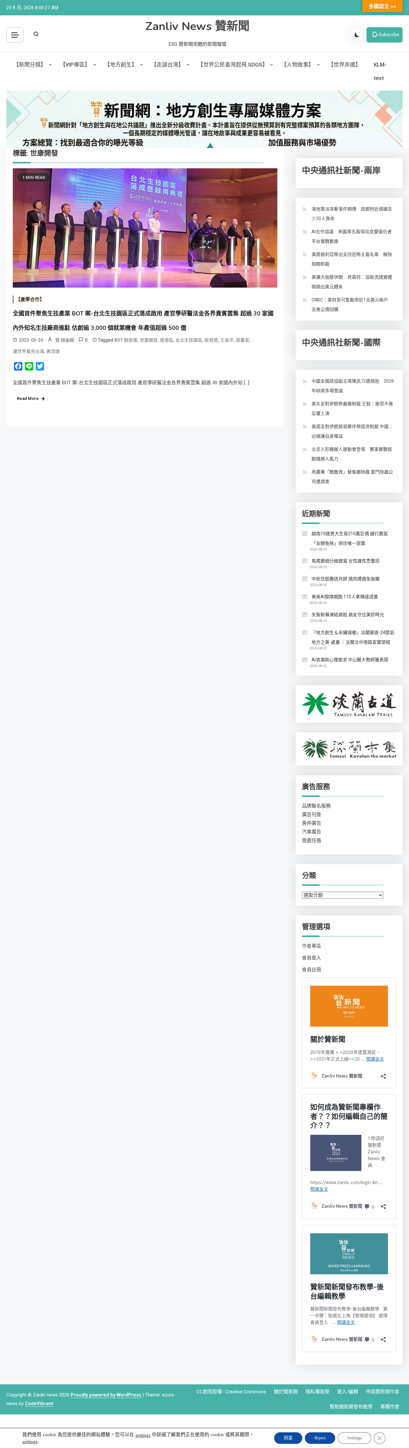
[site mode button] (357, 35)
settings (142, 1435)
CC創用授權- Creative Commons (231, 1392)
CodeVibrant (39, 1403)
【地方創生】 (120, 64)
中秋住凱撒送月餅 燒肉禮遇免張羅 (346, 578)
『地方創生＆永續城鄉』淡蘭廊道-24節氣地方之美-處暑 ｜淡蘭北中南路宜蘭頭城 (353, 637)
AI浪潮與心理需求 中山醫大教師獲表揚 (350, 659)
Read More (28, 398)
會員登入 (311, 958)
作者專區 (311, 946)
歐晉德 (211, 340)
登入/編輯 (347, 1392)
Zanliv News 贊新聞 (197, 26)
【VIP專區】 (75, 64)
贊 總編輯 (64, 340)
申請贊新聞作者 (382, 1392)
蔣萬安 (242, 340)
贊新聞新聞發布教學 (351, 1407)
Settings (354, 1438)
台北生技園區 (188, 340)
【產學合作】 (30, 299)
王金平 (227, 340)
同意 (288, 1438)
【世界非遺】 (344, 64)
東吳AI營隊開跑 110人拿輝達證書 (345, 596)
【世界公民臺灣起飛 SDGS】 (233, 64)
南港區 (166, 340)
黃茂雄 (53, 351)
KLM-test (380, 71)
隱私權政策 (317, 1392)
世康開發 (149, 340)
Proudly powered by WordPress (107, 1395)
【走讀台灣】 (167, 64)
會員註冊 (311, 970)
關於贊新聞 (286, 1392)
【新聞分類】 (29, 64)
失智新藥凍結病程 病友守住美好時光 (348, 614)
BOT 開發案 (125, 340)
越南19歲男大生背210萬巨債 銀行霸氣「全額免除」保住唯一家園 (350, 538)
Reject (320, 1438)
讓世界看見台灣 (28, 351)
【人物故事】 (297, 64)
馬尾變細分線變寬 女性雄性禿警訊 (346, 560)
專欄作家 (389, 1407)
